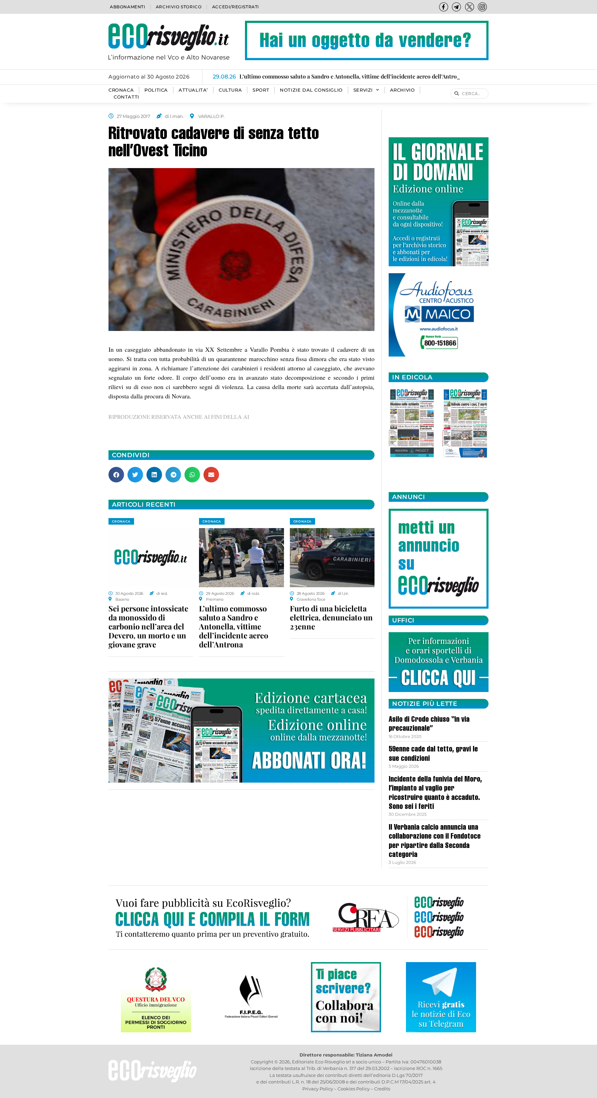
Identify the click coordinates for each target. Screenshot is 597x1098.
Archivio (402, 90)
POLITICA (156, 90)
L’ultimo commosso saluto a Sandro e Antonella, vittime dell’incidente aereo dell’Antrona (233, 626)
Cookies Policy (354, 1088)
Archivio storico (179, 6)
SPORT (261, 90)
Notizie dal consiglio (311, 90)
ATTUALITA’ (193, 90)
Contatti (126, 97)
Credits (382, 1088)
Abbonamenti (127, 6)
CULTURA (230, 90)
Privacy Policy (317, 1088)
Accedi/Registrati (235, 6)
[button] (116, 474)
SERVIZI (363, 90)
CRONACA (121, 90)
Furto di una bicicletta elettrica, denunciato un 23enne (331, 617)
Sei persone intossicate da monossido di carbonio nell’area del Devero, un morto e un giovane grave (148, 626)
